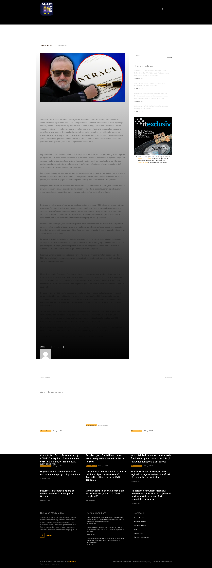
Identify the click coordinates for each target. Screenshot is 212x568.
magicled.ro (72, 561)
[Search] (169, 55)
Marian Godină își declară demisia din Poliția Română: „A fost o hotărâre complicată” (105, 493)
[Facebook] (162, 9)
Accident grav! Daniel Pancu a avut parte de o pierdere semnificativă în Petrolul (149, 84)
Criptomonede (143, 162)
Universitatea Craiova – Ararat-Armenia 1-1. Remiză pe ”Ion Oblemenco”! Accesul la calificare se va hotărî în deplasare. (106, 476)
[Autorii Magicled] (45, 354)
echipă (49, 347)
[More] (114, 99)
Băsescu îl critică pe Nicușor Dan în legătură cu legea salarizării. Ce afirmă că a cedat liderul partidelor (150, 474)
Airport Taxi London (144, 158)
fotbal (54, 347)
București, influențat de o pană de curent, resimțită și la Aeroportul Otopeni (57, 493)
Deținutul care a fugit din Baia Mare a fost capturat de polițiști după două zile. (151, 107)
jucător (61, 347)
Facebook (49, 535)
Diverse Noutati (46, 45)
